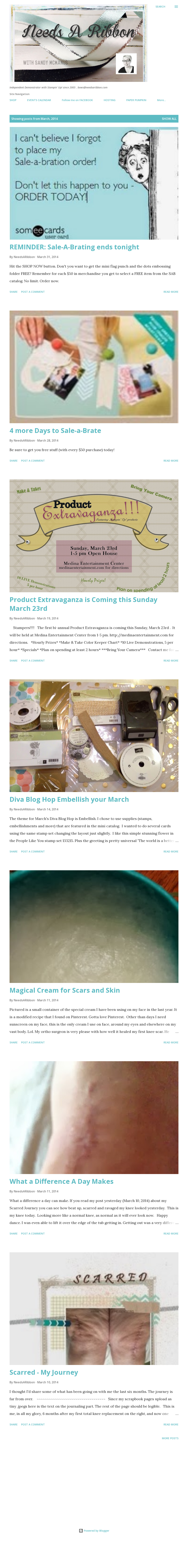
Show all (169, 119)
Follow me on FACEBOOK (77, 100)
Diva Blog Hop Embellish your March (69, 799)
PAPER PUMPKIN (136, 100)
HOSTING (109, 100)
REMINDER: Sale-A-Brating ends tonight (74, 246)
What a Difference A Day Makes (61, 1181)
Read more (171, 291)
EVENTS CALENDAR (39, 100)
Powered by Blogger (96, 1530)
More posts (170, 1438)
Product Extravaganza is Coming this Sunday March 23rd (83, 604)
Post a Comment (33, 291)
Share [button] (14, 291)
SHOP (13, 100)
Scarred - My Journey (44, 1372)
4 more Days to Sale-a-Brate (55, 430)
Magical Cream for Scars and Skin (65, 990)
